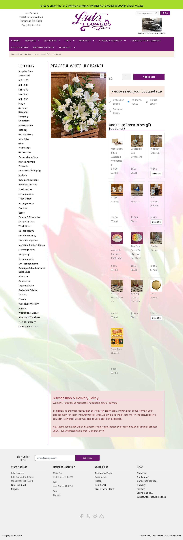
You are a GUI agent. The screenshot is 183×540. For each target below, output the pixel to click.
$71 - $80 (23, 94)
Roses (21, 212)
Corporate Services (147, 480)
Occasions (50, 40)
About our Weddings (29, 317)
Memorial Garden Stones (31, 245)
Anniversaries (25, 125)
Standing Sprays (27, 249)
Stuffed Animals (26, 161)
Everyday (23, 116)
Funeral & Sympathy (110, 40)
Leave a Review (26, 285)
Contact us (143, 477)
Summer (15, 40)
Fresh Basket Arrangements (28, 54)
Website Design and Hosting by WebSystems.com (160, 536)
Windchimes (24, 226)
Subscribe (87, 458)
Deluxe (153, 99)
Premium (117, 109)
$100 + (21, 103)
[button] (102, 75)
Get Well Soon (25, 134)
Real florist (100, 485)
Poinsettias (101, 477)
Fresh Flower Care (104, 489)
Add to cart (149, 76)
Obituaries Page (103, 473)
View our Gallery (27, 321)
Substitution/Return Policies (151, 496)
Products (85, 40)
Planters (22, 208)
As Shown (137, 99)
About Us (23, 276)
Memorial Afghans (28, 240)
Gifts (68, 40)
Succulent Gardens (28, 180)
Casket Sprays (26, 230)
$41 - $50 (23, 80)
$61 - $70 (23, 89)
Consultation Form (28, 326)
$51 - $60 (23, 85)
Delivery (22, 294)
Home (13, 54)
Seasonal (30, 40)
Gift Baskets (24, 152)
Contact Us (24, 281)
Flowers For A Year (28, 157)
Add (115, 172)
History (98, 480)
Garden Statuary (27, 235)
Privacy (22, 299)
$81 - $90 (23, 99)
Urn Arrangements (28, 263)
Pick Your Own (19, 47)
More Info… (65, 47)
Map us (15, 489)
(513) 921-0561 (33, 25)
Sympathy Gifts (26, 221)
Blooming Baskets (27, 184)
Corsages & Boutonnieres (145, 40)
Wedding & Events (43, 47)
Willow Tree (24, 147)
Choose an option (118, 102)
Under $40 (24, 75)
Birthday (22, 129)
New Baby (23, 139)
